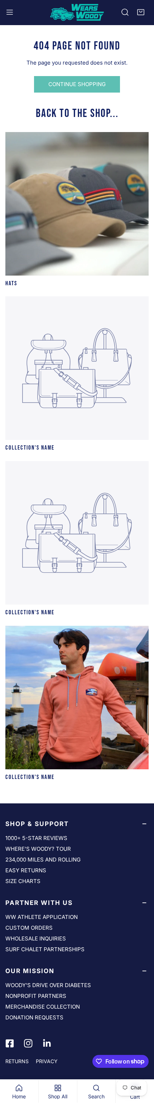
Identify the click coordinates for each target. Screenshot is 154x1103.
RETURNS (17, 1061)
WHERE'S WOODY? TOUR (38, 848)
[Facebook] (9, 1043)
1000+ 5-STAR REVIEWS (36, 838)
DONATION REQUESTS (34, 1017)
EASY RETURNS (25, 870)
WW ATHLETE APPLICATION (41, 917)
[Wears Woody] (77, 12)
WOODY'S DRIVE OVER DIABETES (48, 985)
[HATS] (77, 204)
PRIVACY (47, 1061)
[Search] (125, 12)
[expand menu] (9, 12)
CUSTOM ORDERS (29, 927)
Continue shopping (77, 84)
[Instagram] (28, 1043)
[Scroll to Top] (141, 1065)
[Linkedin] (47, 1043)
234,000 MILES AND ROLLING (43, 859)
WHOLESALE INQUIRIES (35, 938)
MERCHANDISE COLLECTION (42, 1006)
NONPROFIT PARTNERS (35, 995)
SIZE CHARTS (22, 881)
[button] (141, 12)
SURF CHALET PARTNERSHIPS (45, 949)
